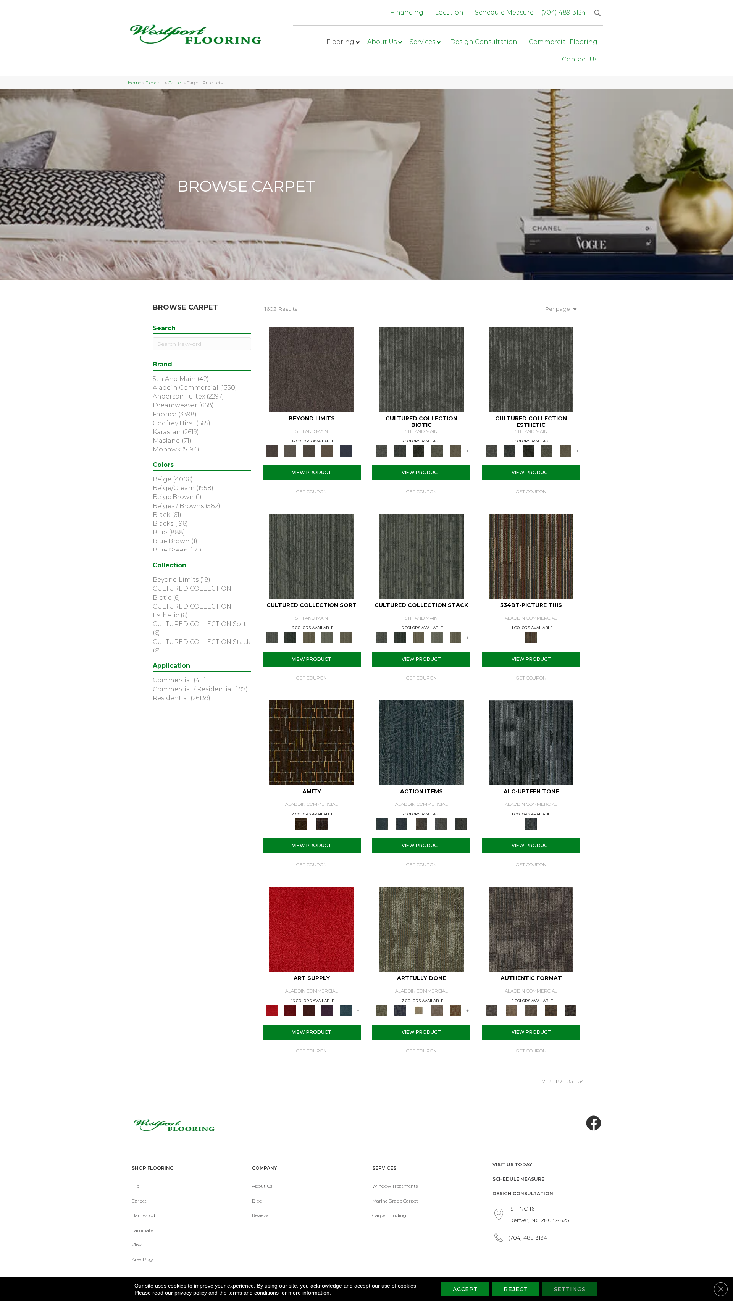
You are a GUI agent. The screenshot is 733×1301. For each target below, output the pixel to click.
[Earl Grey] (441, 823)
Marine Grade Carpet (395, 1201)
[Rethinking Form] (551, 1010)
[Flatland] (345, 450)
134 (580, 1081)
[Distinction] (455, 450)
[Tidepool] (421, 742)
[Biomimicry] (421, 369)
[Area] (311, 369)
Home (134, 83)
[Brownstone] (421, 823)
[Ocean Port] (401, 823)
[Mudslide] (531, 555)
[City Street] (461, 823)
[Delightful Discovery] (421, 928)
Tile (135, 1186)
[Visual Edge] (531, 928)
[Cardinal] (311, 928)
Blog (257, 1201)
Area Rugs (143, 1259)
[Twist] (345, 637)
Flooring (154, 83)
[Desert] (290, 450)
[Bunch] (290, 637)
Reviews (260, 1215)
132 (558, 1081)
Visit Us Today (512, 1164)
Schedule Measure (518, 1179)
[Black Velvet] (322, 823)
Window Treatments (395, 1186)
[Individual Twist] (531, 1010)
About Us (262, 1186)
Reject (516, 1289)
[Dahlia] (290, 1010)
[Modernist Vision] (418, 1010)
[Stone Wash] (345, 1010)
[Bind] (311, 555)
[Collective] (418, 450)
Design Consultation (522, 1193)
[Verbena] (327, 1010)
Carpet (175, 83)
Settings (570, 1289)
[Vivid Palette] (455, 1010)
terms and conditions (253, 1293)
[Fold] (308, 637)
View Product (311, 472)
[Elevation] (308, 450)
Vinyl (137, 1245)
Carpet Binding (389, 1215)
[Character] (400, 450)
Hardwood (143, 1215)
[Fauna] (327, 450)
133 (569, 1081)
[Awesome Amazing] (437, 1010)
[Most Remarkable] (400, 1010)
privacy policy (190, 1293)
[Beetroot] (308, 1010)
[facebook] (593, 1123)
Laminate (142, 1230)
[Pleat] (327, 637)
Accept (465, 1289)
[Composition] (437, 450)
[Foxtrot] (531, 742)
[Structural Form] (570, 1010)
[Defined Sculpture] (511, 1010)
